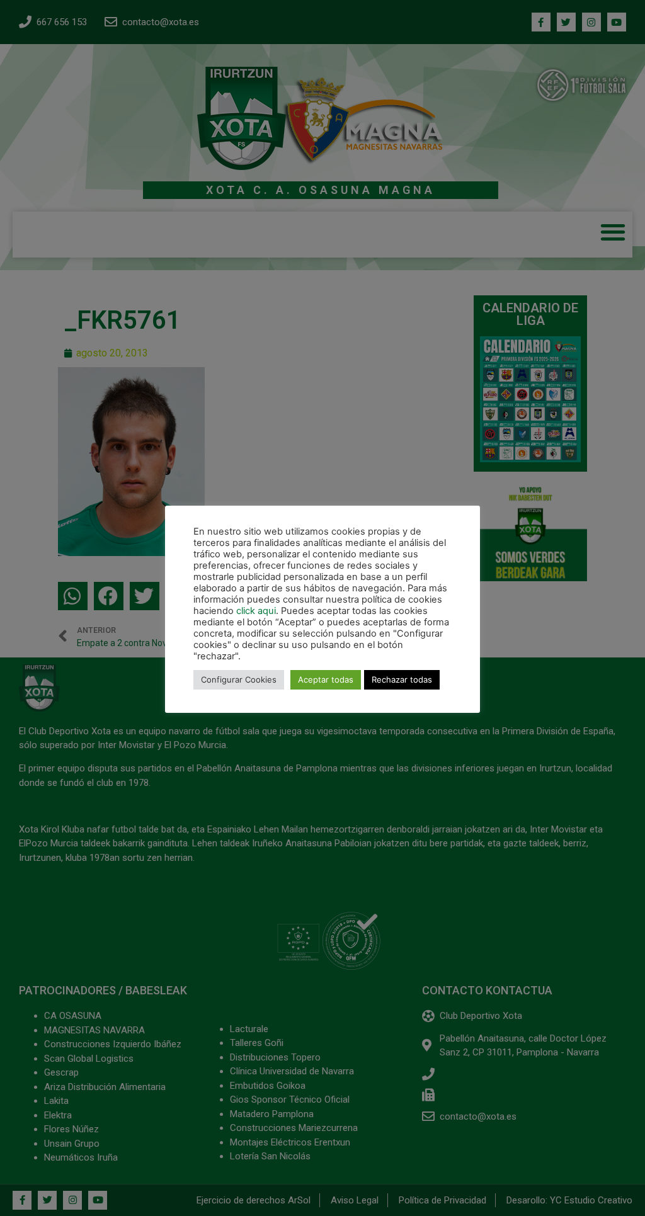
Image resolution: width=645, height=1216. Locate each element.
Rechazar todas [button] (402, 679)
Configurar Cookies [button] (239, 679)
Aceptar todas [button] (325, 679)
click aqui (256, 611)
